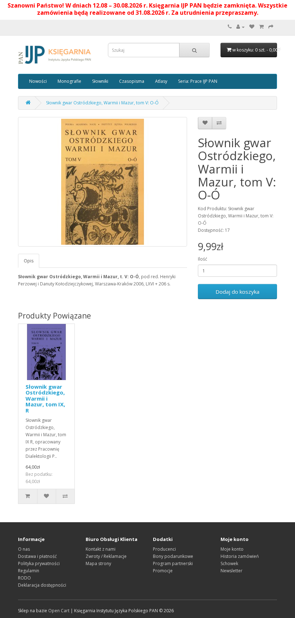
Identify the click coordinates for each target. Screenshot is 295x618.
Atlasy (161, 81)
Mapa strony (98, 563)
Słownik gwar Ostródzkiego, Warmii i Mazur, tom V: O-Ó (102, 103)
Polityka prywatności (39, 563)
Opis (28, 261)
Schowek (229, 563)
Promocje (163, 571)
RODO (24, 578)
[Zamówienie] (270, 27)
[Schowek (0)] (251, 27)
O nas (24, 549)
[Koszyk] (261, 27)
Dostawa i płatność (37, 556)
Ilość (202, 259)
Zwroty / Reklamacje (106, 556)
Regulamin (28, 571)
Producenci (164, 549)
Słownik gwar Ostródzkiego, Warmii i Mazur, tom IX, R (45, 398)
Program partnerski (173, 563)
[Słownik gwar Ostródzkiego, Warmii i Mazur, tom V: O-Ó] (102, 182)
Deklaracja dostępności (42, 585)
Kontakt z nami (100, 549)
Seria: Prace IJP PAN (197, 81)
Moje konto (232, 549)
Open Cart (58, 611)
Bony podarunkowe (173, 556)
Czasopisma (131, 81)
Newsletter (231, 571)
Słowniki (100, 81)
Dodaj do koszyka (237, 291)
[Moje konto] (240, 27)
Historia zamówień (240, 556)
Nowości (38, 81)
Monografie (69, 81)
